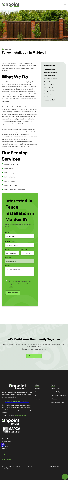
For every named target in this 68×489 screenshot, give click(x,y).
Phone (7, 249)
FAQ (36, 395)
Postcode (24, 249)
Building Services (49, 69)
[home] (10, 4)
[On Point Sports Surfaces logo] (17, 387)
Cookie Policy (55, 392)
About (37, 385)
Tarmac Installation (50, 100)
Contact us (32, 356)
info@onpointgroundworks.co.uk (12, 454)
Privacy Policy (55, 388)
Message (8, 265)
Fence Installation (49, 75)
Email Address (10, 241)
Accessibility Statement (58, 395)
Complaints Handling (58, 402)
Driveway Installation (50, 72)
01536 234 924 (6, 459)
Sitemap (54, 399)
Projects (37, 388)
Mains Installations (50, 85)
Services (8, 257)
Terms (53, 385)
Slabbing (46, 97)
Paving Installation (50, 91)
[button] (3, 445)
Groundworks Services (51, 79)
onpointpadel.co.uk (20, 415)
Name (7, 232)
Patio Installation (49, 88)
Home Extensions (49, 82)
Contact (37, 399)
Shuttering (47, 94)
